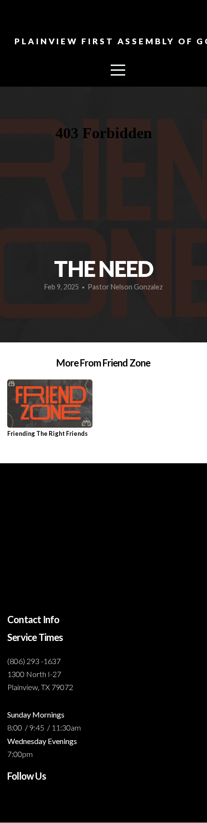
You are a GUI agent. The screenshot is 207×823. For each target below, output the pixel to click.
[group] (49, 411)
